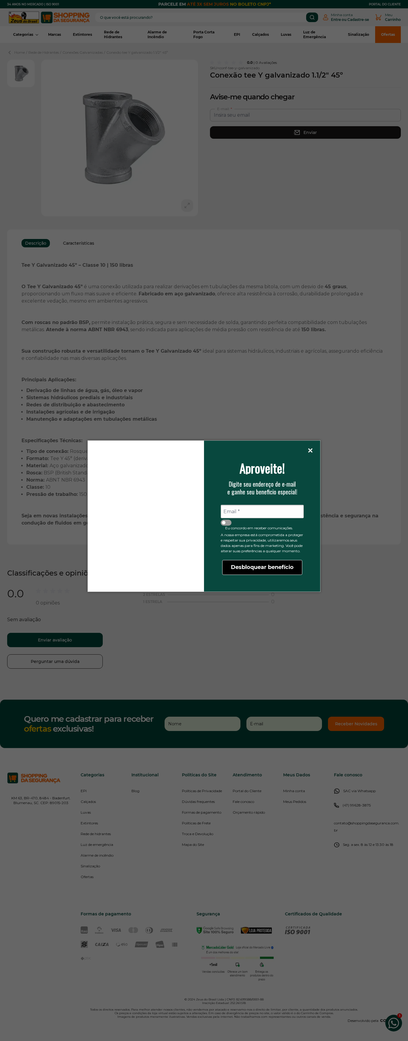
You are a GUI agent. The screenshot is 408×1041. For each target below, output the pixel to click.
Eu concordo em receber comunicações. (259, 527)
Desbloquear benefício (262, 567)
